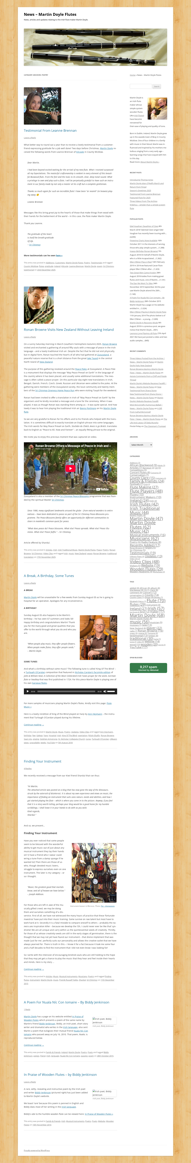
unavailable (35, 742)
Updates (75, 732)
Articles (49, 550)
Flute (147, 484)
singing (36, 739)
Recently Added (145, 545)
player (154, 628)
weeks (43, 742)
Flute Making (144, 487)
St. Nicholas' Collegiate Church (71, 739)
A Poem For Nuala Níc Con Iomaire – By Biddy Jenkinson (66, 1002)
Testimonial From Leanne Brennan (50, 130)
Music (60, 732)
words (161, 645)
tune (157, 639)
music (71, 553)
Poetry (87, 262)
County (152, 595)
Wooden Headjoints (141, 571)
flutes (41, 266)
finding (108, 976)
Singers (150, 547)
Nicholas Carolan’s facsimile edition (92, 672)
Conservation (139, 475)
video (140, 642)
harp (46, 735)
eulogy (36, 1056)
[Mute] (104, 691)
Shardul (82, 980)
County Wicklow (31, 266)
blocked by (151, 669)
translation (29, 557)
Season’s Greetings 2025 (140, 190)
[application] (70, 691)
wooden (149, 644)
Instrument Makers (145, 497)
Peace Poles (81, 369)
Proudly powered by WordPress (37, 1150)
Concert (150, 592)
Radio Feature (151, 542)
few (34, 735)
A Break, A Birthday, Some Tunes (49, 575)
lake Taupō (92, 358)
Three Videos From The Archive (143, 201)
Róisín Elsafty (94, 735)
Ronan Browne (109, 344)
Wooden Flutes (146, 568)
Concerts (156, 472)
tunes (88, 739)
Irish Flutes (144, 504)
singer (134, 633)
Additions (50, 262)
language (55, 1056)
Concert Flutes (140, 472)
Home (132, 75)
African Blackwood (143, 465)
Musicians (82, 976)
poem (99, 266)
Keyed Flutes (137, 515)
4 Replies (28, 768)
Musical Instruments (68, 976)
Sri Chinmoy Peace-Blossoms (74, 496)
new (147, 625)
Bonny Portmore (88, 408)
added (134, 588)
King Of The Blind (69, 735)
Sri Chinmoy (34, 244)
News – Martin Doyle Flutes (50, 14)
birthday (27, 735)
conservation (137, 595)
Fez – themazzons (108, 906)
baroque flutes (39, 683)
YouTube (51, 742)
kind (145, 611)
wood (135, 644)
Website (101, 1121)
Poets (90, 1052)
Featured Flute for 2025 (140, 197)
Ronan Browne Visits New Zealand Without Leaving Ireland (69, 329)
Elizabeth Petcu (138, 601)
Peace (99, 550)
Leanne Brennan (76, 266)
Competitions (138, 469)
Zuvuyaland (103, 354)
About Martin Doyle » (149, 162)
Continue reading (34, 724)
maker (157, 612)
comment (136, 592)
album (155, 588)
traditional (112, 553)
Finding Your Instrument (42, 761)
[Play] (27, 691)
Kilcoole (80, 151)
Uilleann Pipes (137, 556)
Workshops (159, 572)
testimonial (29, 269)
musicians (135, 625)
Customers (60, 262)
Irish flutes (138, 115)
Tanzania (153, 633)
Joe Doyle (134, 612)
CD (158, 467)
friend (43, 1056)
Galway (39, 735)
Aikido (161, 465)
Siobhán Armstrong (48, 739)
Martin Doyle (106, 148)
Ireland (57, 266)
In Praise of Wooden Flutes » (99, 1114)
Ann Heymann (95, 714)
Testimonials (96, 262)
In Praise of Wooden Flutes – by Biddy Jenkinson (60, 1074)
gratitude (49, 266)
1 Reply (27, 1009)
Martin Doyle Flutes (74, 262)
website (152, 641)
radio (133, 631)
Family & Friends (53, 1052)
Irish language (70, 1027)
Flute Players (146, 491)
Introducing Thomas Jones (141, 179)
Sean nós (28, 739)
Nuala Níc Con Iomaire (70, 1056)
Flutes (137, 494)
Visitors (135, 565)
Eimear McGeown (154, 597)
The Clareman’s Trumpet (155, 426)
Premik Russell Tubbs (68, 980)
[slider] (111, 691)
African (145, 588)
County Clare (142, 478)
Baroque (148, 467)
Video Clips (48, 553)
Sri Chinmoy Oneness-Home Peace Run (54, 390)
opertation (82, 735)
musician (156, 622)
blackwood (136, 590)
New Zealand (46, 361)
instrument (35, 980)
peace (89, 553)
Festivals (136, 484)
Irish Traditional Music (67, 550)
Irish (55, 550)
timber (153, 635)
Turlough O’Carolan (35, 672)
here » (59, 255)
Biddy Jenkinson (47, 1023)
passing (84, 1056)
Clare (154, 590)
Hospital (52, 735)
